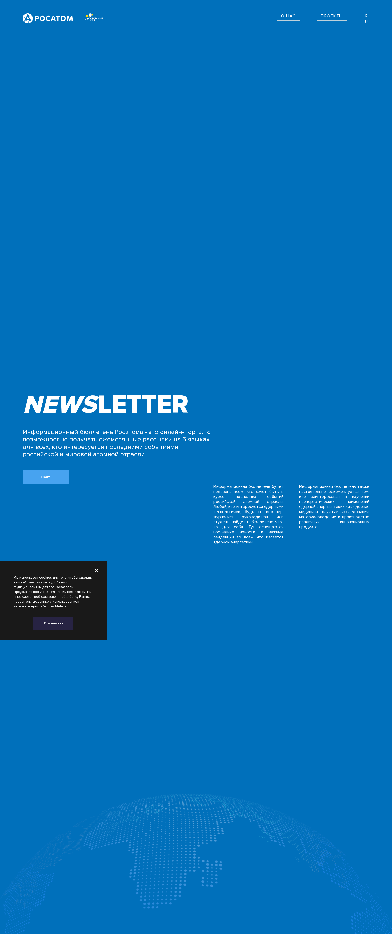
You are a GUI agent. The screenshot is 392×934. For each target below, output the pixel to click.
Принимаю (53, 623)
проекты (332, 16)
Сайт (45, 477)
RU (366, 19)
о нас (288, 16)
